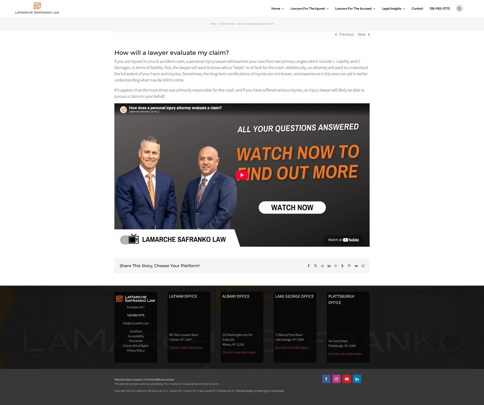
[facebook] (326, 379)
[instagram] (336, 379)
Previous (346, 34)
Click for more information (186, 347)
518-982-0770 (135, 315)
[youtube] (347, 379)
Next (361, 34)
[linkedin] (357, 379)
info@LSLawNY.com (136, 323)
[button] (459, 8)
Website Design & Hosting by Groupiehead (260, 391)
